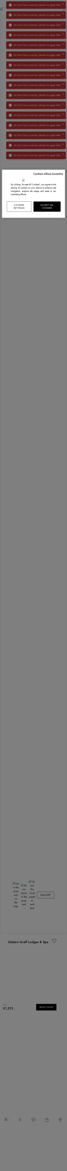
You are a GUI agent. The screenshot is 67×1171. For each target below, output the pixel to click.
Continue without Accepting (48, 173)
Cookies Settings (19, 206)
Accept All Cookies (47, 206)
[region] (33, 193)
